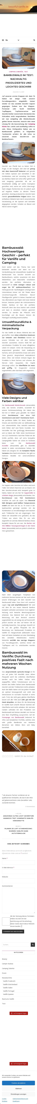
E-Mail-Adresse (8, 867)
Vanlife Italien (7, 988)
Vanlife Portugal (8, 991)
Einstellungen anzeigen (18, 1094)
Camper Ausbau (7, 964)
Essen (4, 973)
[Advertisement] (18, 25)
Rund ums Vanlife (8, 999)
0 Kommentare (30, 806)
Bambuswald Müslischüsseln (15, 405)
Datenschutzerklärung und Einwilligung (20, 1100)
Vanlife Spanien (8, 994)
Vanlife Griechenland (10, 984)
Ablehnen (18, 1088)
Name (5, 858)
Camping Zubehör (16, 72)
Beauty (4, 959)
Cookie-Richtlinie (4, 1100)
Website (5, 877)
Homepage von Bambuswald (13, 717)
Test (26, 72)
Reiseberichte (7, 978)
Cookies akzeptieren (18, 1083)
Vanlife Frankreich (9, 981)
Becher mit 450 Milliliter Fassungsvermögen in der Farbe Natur (18, 525)
